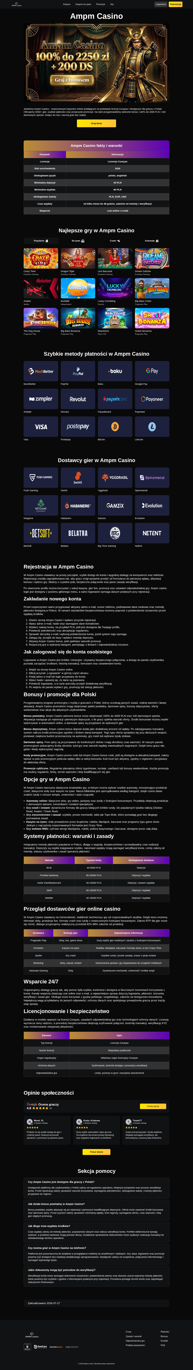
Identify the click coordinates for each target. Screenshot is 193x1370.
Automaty (150, 241)
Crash (113, 241)
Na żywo (76, 241)
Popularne (39, 241)
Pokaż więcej (96, 1152)
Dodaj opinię (153, 1106)
